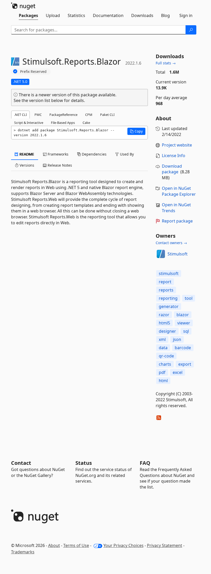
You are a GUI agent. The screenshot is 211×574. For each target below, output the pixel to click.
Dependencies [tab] (94, 154)
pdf (162, 372)
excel (177, 372)
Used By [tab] (126, 154)
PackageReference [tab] (63, 114)
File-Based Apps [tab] (63, 122)
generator (169, 306)
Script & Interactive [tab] (28, 122)
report (165, 282)
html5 (164, 323)
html (163, 380)
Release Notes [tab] (59, 165)
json (177, 339)
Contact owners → (171, 242)
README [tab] (26, 154)
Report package (177, 221)
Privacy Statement (164, 545)
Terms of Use (76, 545)
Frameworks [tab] (57, 154)
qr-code (166, 356)
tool (188, 298)
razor (164, 315)
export (184, 364)
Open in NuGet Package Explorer (179, 191)
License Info (173, 155)
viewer (183, 323)
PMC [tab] (38, 114)
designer (167, 331)
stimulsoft (169, 273)
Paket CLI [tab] (107, 114)
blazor (183, 315)
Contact (21, 462)
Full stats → (166, 63)
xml (162, 339)
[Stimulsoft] (160, 254)
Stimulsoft (178, 254)
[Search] (191, 30)
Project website (177, 145)
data (163, 347)
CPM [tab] (88, 114)
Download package (172, 169)
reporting (168, 298)
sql (186, 331)
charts (165, 364)
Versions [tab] (26, 165)
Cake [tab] (86, 122)
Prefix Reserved (33, 71)
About (54, 545)
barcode (183, 347)
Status (83, 462)
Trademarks (22, 552)
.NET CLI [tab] (20, 114)
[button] (136, 131)
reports (166, 290)
